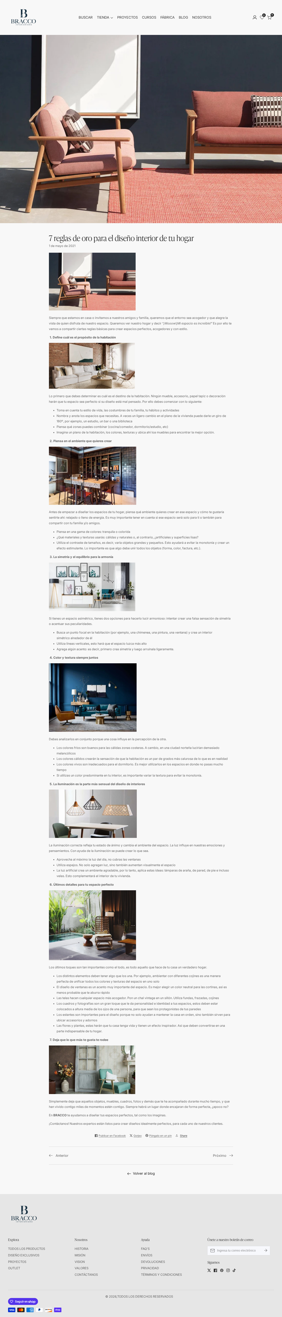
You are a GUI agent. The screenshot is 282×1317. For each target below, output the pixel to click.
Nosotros (201, 17)
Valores (81, 1268)
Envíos (146, 1255)
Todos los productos (26, 1249)
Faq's (145, 1249)
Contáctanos (86, 1275)
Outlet (14, 1268)
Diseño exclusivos (23, 1255)
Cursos (149, 17)
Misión (80, 1255)
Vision (80, 1262)
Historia (81, 1249)
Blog (183, 17)
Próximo (219, 1156)
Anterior (62, 1156)
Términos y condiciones (161, 1275)
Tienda (103, 17)
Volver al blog (144, 1173)
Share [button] (183, 1135)
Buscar (86, 17)
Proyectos (127, 17)
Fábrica (167, 17)
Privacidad (150, 1268)
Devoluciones (153, 1262)
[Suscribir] (265, 1250)
